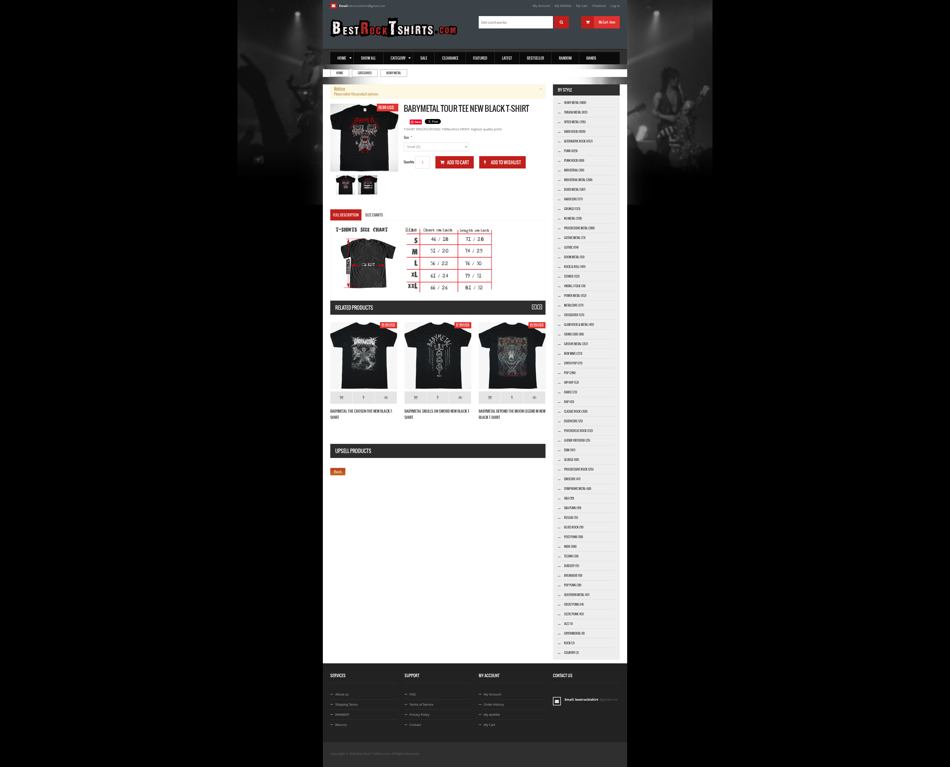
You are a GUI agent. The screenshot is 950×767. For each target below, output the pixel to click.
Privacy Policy (419, 714)
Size (406, 137)
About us (342, 694)
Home (339, 73)
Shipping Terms (346, 704)
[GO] (561, 22)
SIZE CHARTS (374, 215)
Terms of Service (421, 704)
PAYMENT (342, 714)
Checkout (599, 5)
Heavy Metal (393, 73)
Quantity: (409, 162)
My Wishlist (563, 5)
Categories (365, 73)
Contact (415, 724)
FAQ (412, 694)
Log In (615, 5)
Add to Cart (341, 397)
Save (418, 122)
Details (386, 397)
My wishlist (492, 714)
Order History (494, 704)
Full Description (346, 215)
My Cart (582, 5)
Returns (341, 724)
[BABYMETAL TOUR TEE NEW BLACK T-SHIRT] (346, 185)
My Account (541, 5)
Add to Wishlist (364, 397)
